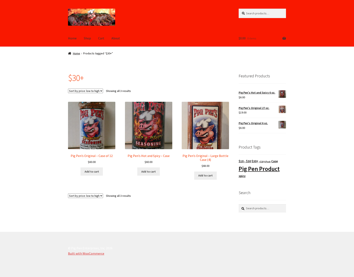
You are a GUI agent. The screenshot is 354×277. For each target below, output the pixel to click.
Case (274, 161)
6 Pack (267, 161)
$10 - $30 (245, 161)
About (115, 38)
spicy (242, 176)
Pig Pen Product (259, 169)
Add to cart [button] (92, 171)
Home (72, 38)
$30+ (255, 161)
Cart (101, 38)
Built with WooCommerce (86, 253)
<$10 (261, 161)
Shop (87, 38)
